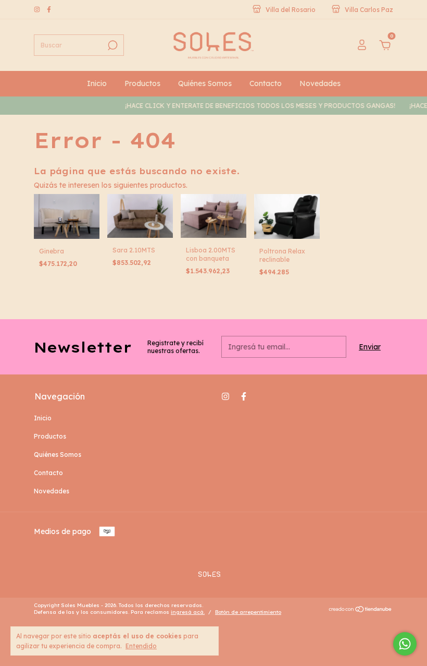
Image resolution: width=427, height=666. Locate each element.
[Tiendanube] (360, 610)
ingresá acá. (188, 612)
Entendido (141, 646)
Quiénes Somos (205, 83)
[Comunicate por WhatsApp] (405, 644)
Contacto (265, 83)
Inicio (97, 83)
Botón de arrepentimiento (248, 612)
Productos (142, 83)
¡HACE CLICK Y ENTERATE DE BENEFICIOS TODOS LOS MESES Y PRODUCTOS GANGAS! (256, 106)
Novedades (320, 83)
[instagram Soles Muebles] (38, 10)
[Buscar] (111, 45)
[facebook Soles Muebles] (49, 10)
